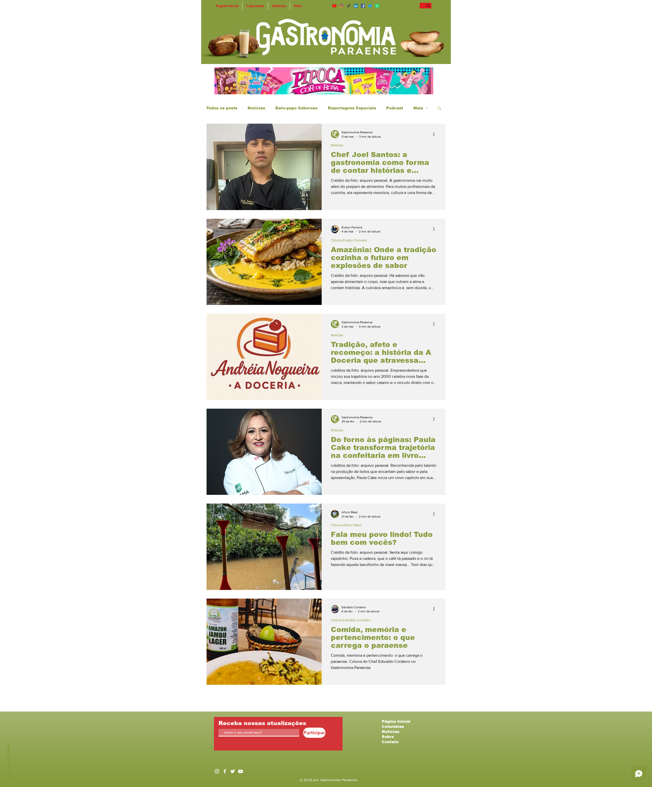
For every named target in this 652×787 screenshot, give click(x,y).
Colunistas (393, 726)
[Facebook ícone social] (363, 6)
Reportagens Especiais (352, 108)
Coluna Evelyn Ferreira (349, 240)
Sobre (388, 736)
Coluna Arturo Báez (346, 525)
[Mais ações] (435, 134)
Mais (418, 108)
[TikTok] (349, 6)
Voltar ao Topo (8, 761)
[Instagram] (341, 6)
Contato (390, 742)
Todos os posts (221, 108)
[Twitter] (370, 6)
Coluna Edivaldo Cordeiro (351, 620)
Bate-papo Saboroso (296, 108)
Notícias (256, 108)
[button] (439, 108)
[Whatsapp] (377, 6)
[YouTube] (334, 6)
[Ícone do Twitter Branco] (233, 771)
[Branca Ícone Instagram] (217, 771)
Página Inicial (396, 721)
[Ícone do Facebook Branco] (225, 771)
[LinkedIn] (356, 6)
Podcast (394, 108)
